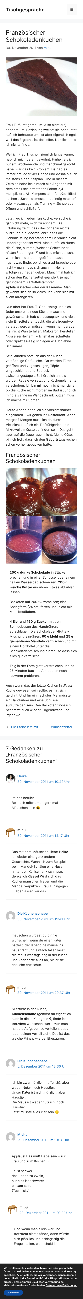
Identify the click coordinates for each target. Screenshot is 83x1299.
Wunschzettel (61, 727)
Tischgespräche (25, 10)
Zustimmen (13, 1292)
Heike (22, 776)
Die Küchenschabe (32, 913)
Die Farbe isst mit (24, 727)
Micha (22, 1135)
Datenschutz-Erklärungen (61, 1285)
